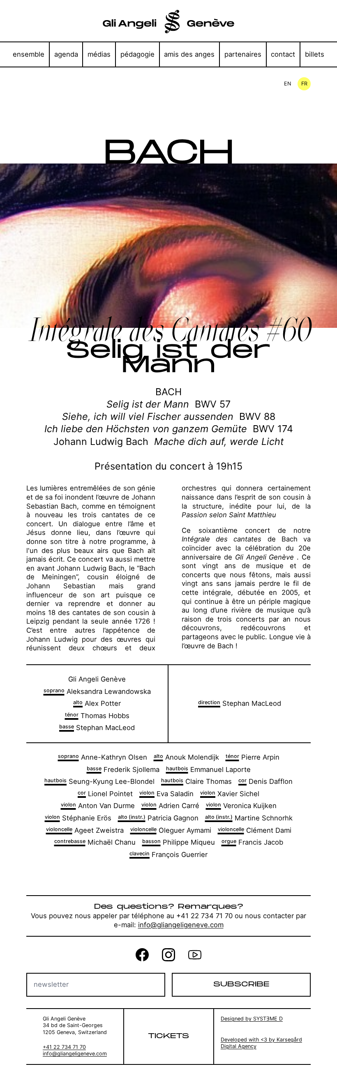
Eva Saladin (166, 794)
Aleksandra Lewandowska (97, 691)
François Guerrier (168, 854)
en (287, 84)
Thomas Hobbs (97, 716)
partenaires (242, 54)
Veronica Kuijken (241, 806)
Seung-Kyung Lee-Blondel (99, 781)
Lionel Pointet (105, 794)
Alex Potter (97, 703)
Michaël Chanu (95, 842)
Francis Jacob (252, 842)
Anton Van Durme (98, 806)
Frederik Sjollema (123, 769)
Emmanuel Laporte (208, 769)
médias (99, 54)
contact (283, 54)
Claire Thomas (196, 781)
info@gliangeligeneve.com (181, 925)
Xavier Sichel (229, 794)
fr (304, 84)
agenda (66, 54)
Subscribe (241, 984)
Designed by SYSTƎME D (252, 1019)
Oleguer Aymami (170, 830)
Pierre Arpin (252, 757)
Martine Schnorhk (249, 818)
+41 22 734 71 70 (64, 1047)
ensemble (28, 54)
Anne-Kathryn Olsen (102, 757)
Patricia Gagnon (158, 818)
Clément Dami (254, 830)
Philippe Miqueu (178, 842)
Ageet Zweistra (85, 830)
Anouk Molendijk (186, 757)
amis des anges (189, 54)
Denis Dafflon (265, 781)
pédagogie (137, 54)
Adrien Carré (170, 806)
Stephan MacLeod (97, 727)
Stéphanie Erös (78, 818)
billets (314, 54)
